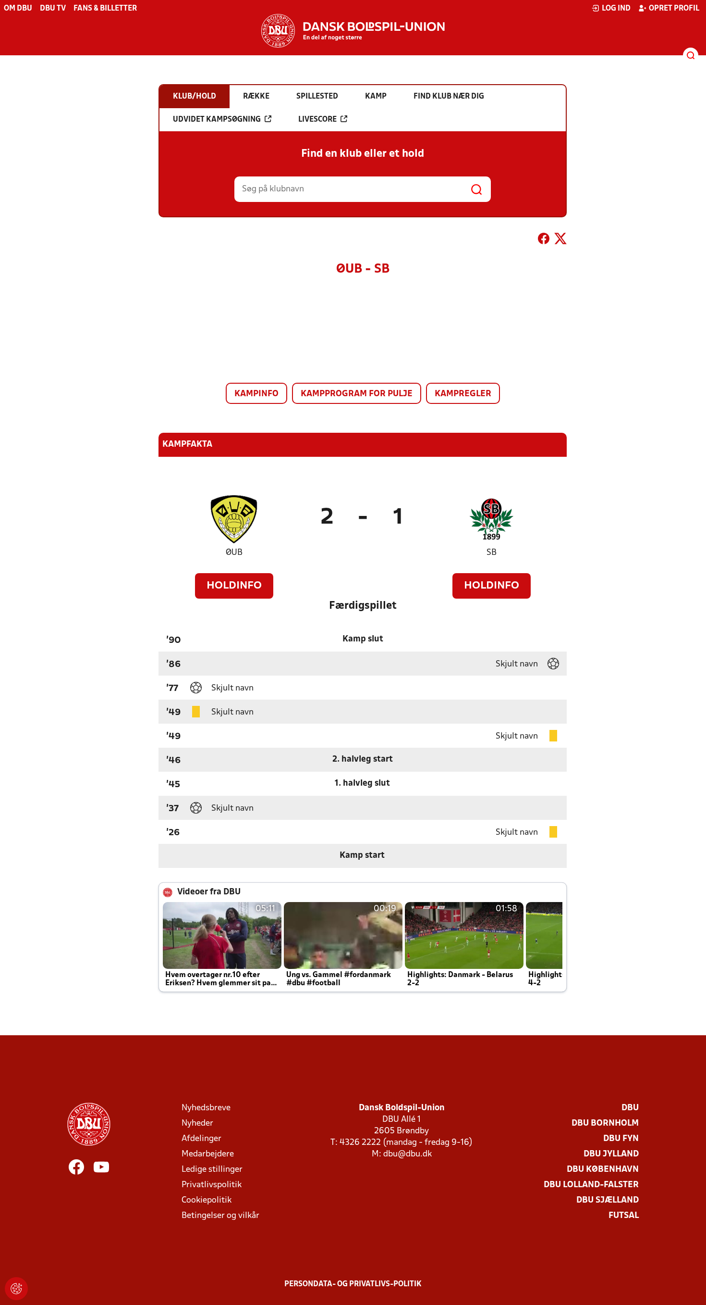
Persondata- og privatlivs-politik (353, 1284)
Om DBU (18, 8)
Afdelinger (201, 1139)
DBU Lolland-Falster (591, 1185)
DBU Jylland (611, 1154)
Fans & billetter (105, 8)
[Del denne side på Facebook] (543, 240)
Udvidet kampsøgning (217, 119)
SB (492, 553)
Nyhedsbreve (206, 1108)
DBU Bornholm (605, 1123)
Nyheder (197, 1123)
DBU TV (53, 8)
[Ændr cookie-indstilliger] (16, 1288)
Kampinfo (256, 394)
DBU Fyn (621, 1139)
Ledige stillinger (212, 1170)
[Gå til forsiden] (353, 31)
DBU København (603, 1170)
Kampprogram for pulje (357, 394)
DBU (630, 1108)
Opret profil (674, 8)
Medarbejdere (208, 1154)
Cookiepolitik (206, 1200)
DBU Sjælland (607, 1200)
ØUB (234, 553)
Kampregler (463, 394)
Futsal (624, 1216)
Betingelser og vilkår (220, 1216)
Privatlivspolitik (212, 1185)
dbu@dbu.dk (407, 1154)
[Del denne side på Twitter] (560, 240)
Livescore (317, 119)
